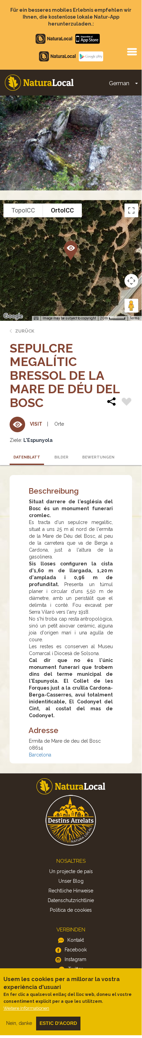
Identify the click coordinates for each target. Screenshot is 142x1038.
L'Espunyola (38, 440)
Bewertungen (97, 457)
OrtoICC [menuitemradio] (62, 210)
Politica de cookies (71, 910)
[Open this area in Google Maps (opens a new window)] (13, 316)
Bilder (61, 457)
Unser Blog (71, 881)
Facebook (76, 949)
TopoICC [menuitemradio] (23, 210)
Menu (132, 51)
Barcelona (40, 755)
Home (39, 83)
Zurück (24, 331)
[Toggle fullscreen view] (131, 210)
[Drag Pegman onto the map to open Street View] (131, 306)
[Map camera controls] (131, 281)
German (119, 83)
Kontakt (75, 940)
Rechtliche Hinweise (70, 890)
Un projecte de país (71, 871)
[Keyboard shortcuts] (36, 318)
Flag (126, 402)
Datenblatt (26, 457)
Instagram (75, 959)
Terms (135, 318)
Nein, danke (19, 1023)
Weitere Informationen (26, 1008)
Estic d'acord (58, 1023)
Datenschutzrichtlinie (71, 900)
